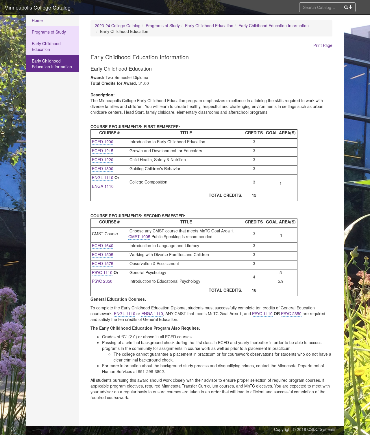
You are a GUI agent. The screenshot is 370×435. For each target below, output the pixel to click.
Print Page (322, 45)
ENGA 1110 (103, 186)
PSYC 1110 (102, 272)
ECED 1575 (102, 263)
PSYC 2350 (102, 281)
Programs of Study (49, 32)
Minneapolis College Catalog (37, 7)
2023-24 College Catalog (117, 25)
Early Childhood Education (46, 46)
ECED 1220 (102, 159)
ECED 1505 (102, 254)
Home (37, 20)
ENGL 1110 (102, 177)
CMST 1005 (139, 236)
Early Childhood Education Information (52, 63)
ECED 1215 (102, 150)
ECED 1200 (102, 141)
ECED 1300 (102, 168)
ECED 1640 (102, 245)
